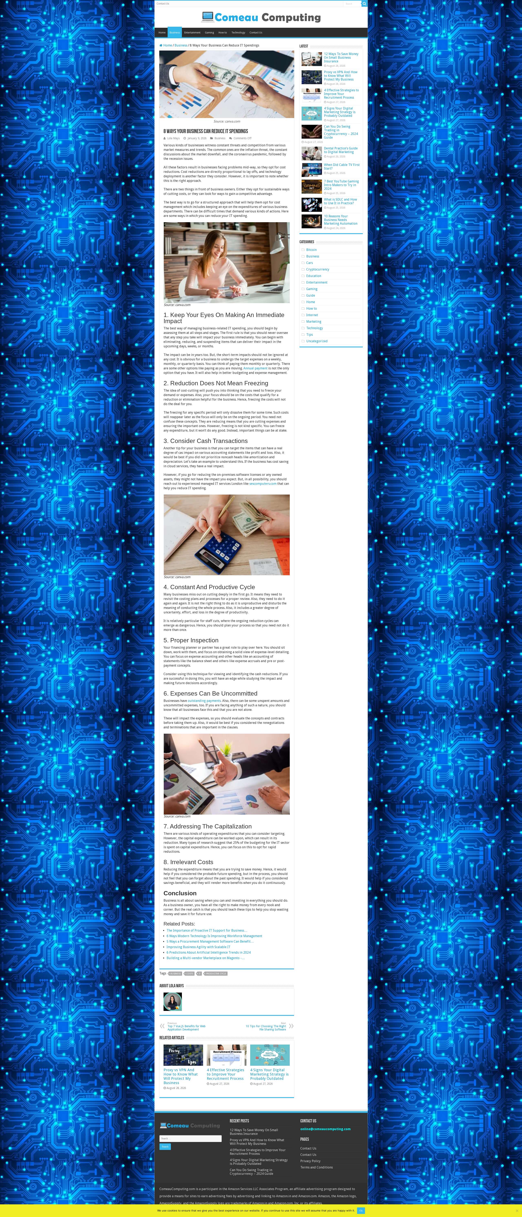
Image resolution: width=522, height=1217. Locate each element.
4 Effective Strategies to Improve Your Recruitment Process (225, 1074)
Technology (238, 32)
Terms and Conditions (316, 1167)
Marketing (313, 322)
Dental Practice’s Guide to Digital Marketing (341, 150)
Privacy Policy (310, 1161)
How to (223, 32)
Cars (309, 263)
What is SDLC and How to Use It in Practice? (340, 201)
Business (175, 32)
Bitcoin (311, 250)
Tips (309, 335)
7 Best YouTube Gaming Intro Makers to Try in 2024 (341, 185)
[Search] (365, 4)
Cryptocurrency (317, 269)
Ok (361, 1210)
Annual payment (255, 368)
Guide (310, 295)
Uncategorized (317, 341)
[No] (517, 1211)
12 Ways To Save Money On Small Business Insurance (341, 57)
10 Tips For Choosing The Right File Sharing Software (266, 1026)
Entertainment (192, 32)
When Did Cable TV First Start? (342, 166)
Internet (312, 315)
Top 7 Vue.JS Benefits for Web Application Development (187, 1026)
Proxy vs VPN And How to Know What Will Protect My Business (181, 1076)
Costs (189, 973)
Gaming (209, 32)
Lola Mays (173, 138)
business (175, 973)
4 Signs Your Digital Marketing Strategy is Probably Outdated (269, 1074)
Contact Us (163, 3)
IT (199, 973)
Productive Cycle (216, 973)
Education (313, 276)
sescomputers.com (262, 484)
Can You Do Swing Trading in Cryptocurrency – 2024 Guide (341, 132)
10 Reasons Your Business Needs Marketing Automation (340, 219)
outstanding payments (204, 701)
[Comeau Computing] (261, 16)
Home (162, 32)
